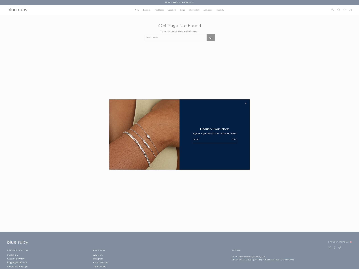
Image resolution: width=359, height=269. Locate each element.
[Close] (245, 103)
